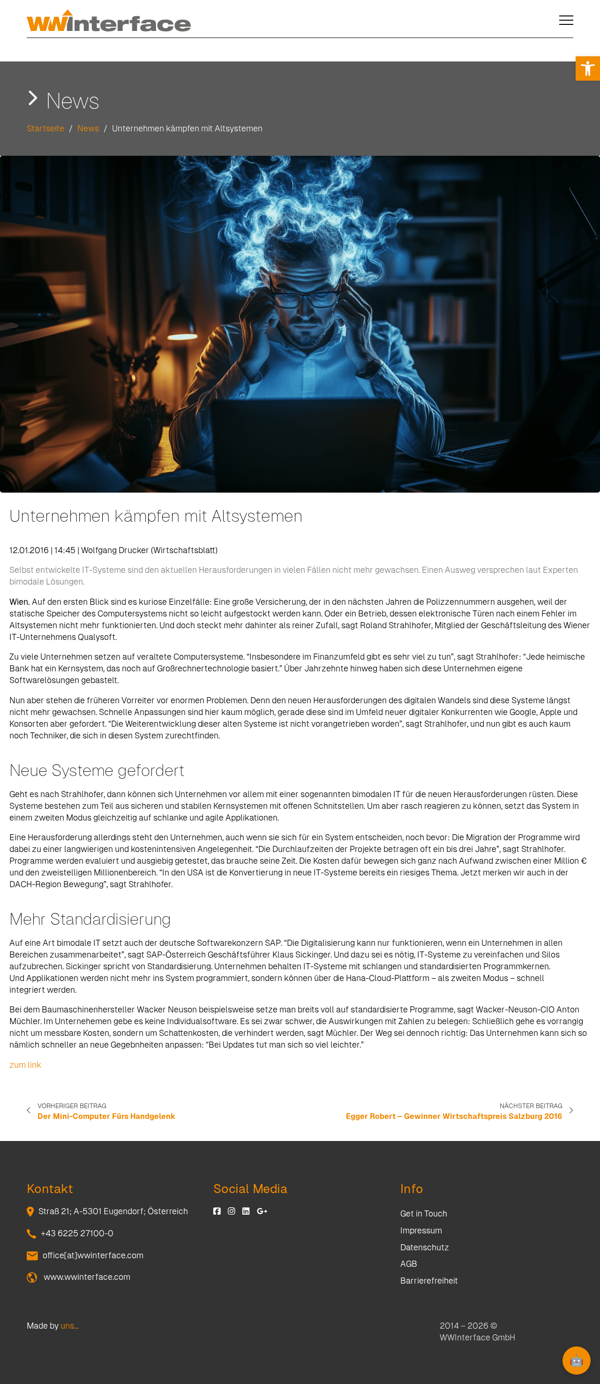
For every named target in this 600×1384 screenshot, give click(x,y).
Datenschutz (424, 1247)
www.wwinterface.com (86, 1277)
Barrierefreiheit (429, 1280)
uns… (69, 1326)
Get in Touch (423, 1213)
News (88, 128)
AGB (408, 1264)
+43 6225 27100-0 (77, 1233)
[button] (588, 68)
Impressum (421, 1230)
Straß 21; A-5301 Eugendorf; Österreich (113, 1211)
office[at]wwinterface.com (93, 1255)
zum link (25, 1065)
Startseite (45, 128)
